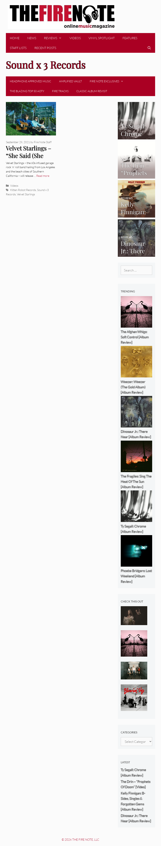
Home (14, 38)
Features (130, 38)
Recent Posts (45, 48)
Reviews (50, 38)
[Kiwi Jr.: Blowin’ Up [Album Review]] (134, 708)
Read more (42, 175)
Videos (75, 38)
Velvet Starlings (26, 194)
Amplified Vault (70, 81)
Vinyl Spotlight (102, 38)
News (31, 38)
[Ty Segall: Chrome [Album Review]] (136, 137)
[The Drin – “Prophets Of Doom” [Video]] (136, 176)
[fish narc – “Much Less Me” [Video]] (134, 677)
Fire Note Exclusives (104, 81)
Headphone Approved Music (30, 81)
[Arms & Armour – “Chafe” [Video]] (134, 622)
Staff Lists (18, 48)
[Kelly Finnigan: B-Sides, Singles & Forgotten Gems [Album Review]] (136, 215)
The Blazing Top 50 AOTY (27, 91)
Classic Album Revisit (91, 91)
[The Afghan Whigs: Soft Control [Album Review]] (134, 654)
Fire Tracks (60, 91)
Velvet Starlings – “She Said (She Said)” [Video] (28, 155)
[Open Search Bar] (149, 48)
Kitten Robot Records (23, 190)
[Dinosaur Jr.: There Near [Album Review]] (136, 254)
